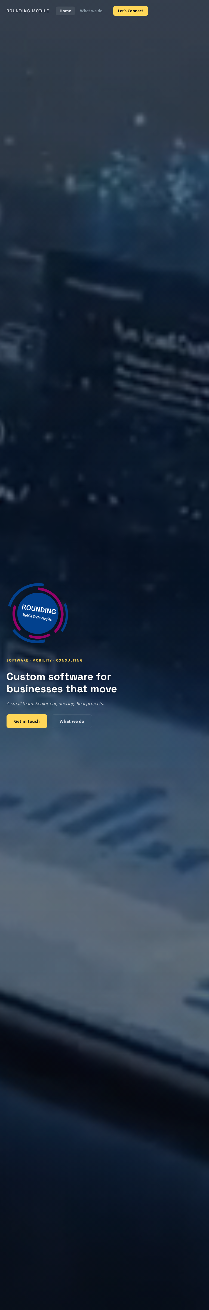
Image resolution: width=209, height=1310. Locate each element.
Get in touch (27, 721)
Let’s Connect (130, 10)
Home (65, 10)
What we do (91, 10)
